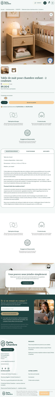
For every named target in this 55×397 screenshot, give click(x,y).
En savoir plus (34, 395)
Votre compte (32, 371)
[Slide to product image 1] (5, 70)
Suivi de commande (33, 374)
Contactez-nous (27, 283)
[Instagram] (8, 368)
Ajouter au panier (31, 102)
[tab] (11, 151)
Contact (39, 2)
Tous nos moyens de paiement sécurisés (12, 380)
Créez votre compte (33, 380)
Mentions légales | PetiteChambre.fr (10, 377)
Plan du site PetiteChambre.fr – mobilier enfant (13, 388)
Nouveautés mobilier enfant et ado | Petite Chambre (39, 348)
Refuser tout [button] (50, 391)
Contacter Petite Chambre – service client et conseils (13, 384)
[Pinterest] (5, 368)
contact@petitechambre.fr (8, 361)
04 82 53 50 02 (5, 364)
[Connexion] (45, 3)
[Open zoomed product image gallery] (27, 38)
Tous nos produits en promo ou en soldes (39, 344)
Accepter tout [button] (44, 393)
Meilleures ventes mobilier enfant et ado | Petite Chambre (41, 353)
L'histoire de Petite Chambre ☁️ (9, 374)
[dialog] (27, 393)
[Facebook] (2, 368)
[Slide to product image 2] (14, 70)
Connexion (31, 377)
